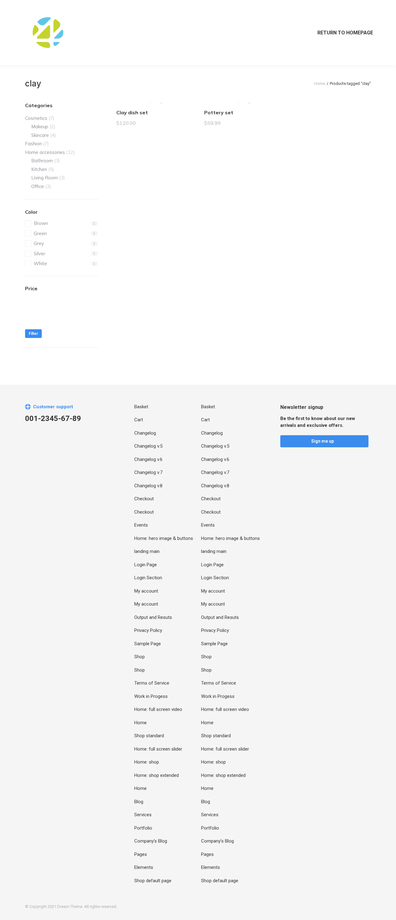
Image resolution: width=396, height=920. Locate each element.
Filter (33, 333)
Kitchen (39, 169)
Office (37, 186)
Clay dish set (132, 112)
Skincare (40, 135)
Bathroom (42, 161)
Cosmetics (36, 118)
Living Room (44, 178)
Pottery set (218, 112)
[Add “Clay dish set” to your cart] (187, 96)
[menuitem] (341, 32)
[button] (324, 441)
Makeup (39, 126)
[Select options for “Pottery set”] (275, 96)
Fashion (33, 144)
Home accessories (45, 152)
